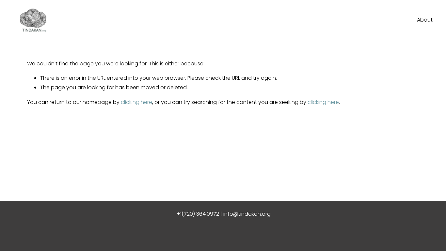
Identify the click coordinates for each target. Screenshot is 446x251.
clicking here (136, 102)
